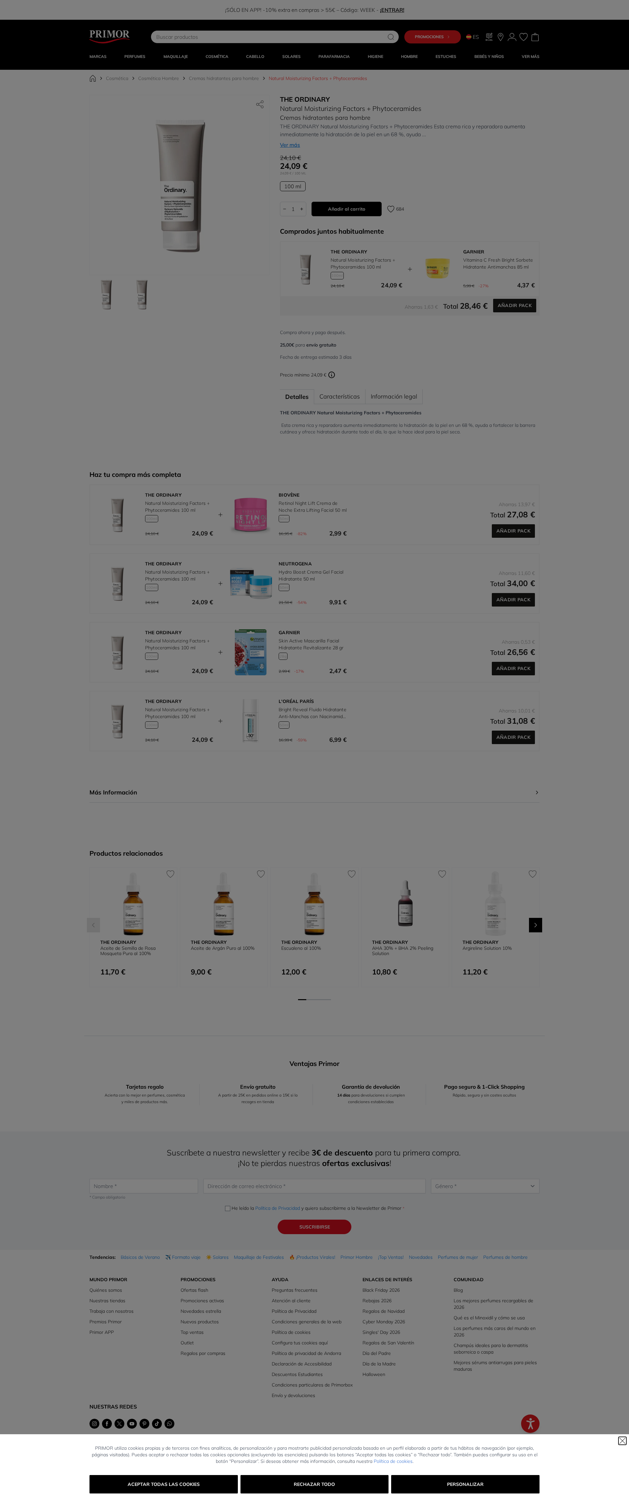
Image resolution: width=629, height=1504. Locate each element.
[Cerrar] (622, 1441)
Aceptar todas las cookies (164, 1484)
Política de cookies (393, 1461)
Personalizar (465, 1484)
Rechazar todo (314, 1484)
